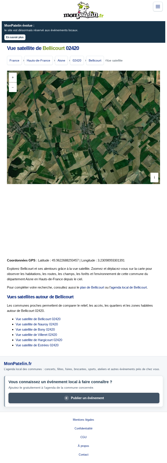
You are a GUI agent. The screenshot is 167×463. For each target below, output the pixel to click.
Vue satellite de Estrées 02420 (37, 345)
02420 (77, 60)
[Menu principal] (158, 6)
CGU (83, 437)
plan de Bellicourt (92, 287)
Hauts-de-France (38, 60)
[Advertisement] (83, 220)
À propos (83, 446)
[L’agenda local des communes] (83, 10)
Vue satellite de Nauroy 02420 (37, 324)
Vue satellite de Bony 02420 (35, 329)
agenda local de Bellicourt (129, 287)
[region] (83, 127)
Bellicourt (95, 60)
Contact (84, 454)
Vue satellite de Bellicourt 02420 (38, 319)
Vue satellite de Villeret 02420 (36, 335)
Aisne (61, 60)
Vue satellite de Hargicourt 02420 (39, 340)
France (14, 60)
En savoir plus (15, 37)
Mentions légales (83, 419)
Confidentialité (83, 428)
